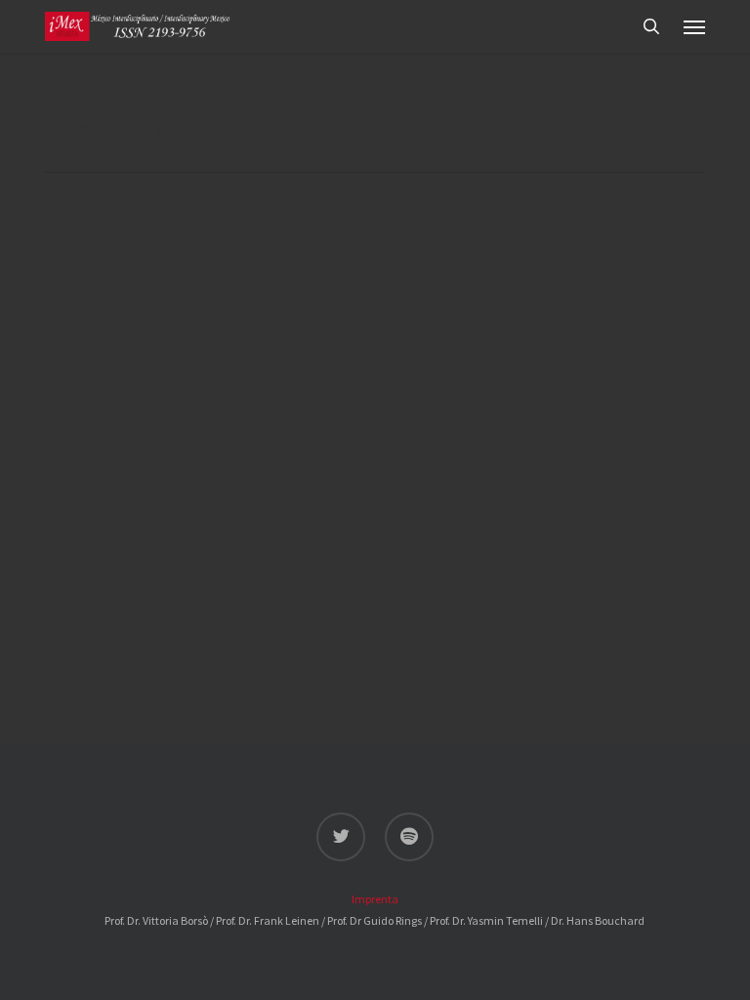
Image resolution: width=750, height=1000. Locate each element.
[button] (694, 26)
